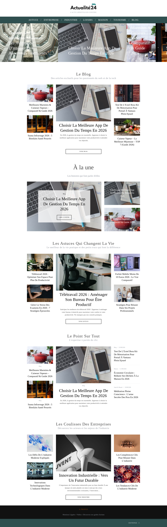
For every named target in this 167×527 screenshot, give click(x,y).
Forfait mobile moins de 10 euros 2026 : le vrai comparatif (127, 277)
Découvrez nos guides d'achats (93, 515)
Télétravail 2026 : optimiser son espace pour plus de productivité (40, 277)
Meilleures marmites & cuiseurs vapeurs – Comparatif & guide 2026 (40, 108)
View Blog (83, 151)
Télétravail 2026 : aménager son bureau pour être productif (83, 299)
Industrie (11, 28)
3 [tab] (93, 205)
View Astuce (84, 321)
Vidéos (79, 515)
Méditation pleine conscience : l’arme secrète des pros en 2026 (126, 394)
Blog (69, 43)
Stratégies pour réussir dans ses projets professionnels (127, 308)
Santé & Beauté (118, 387)
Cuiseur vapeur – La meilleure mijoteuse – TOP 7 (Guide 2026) (127, 141)
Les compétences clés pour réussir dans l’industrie (127, 458)
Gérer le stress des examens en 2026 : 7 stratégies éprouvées (40, 308)
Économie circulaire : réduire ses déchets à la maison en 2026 (126, 376)
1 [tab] (154, 41)
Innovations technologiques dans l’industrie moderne (40, 485)
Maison (116, 369)
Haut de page (133, 523)
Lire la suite (64, 217)
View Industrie (83, 497)
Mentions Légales (69, 515)
